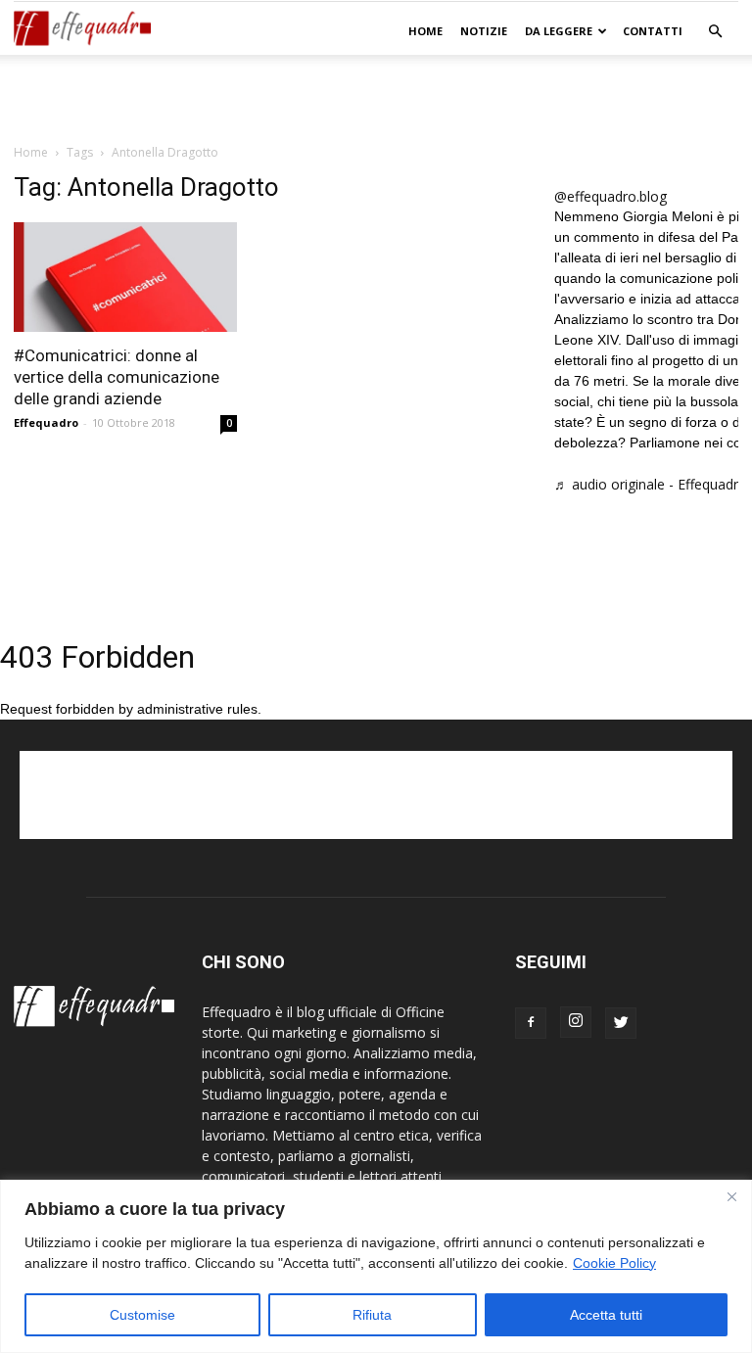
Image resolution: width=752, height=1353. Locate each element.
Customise (142, 1315)
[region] (376, 1266)
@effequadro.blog (610, 196)
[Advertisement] (376, 98)
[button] (714, 32)
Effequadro (46, 422)
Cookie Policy (614, 1263)
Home (425, 30)
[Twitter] (620, 1023)
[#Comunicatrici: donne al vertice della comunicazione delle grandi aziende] (125, 277)
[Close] (731, 1196)
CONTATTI (652, 30)
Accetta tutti (606, 1315)
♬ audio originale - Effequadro (650, 484)
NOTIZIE (483, 30)
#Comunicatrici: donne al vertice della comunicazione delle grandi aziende (116, 377)
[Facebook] (530, 1023)
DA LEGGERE (558, 30)
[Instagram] (575, 1022)
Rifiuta (372, 1315)
